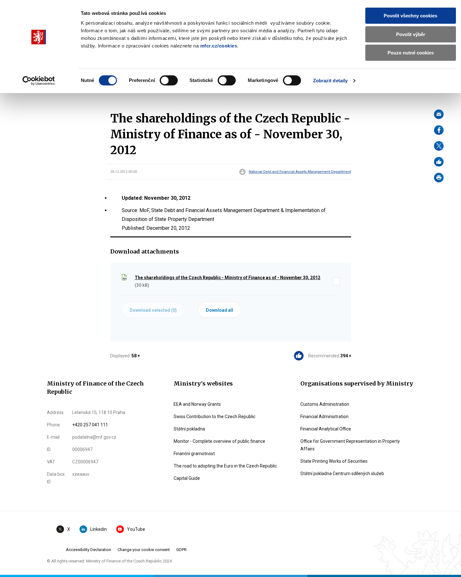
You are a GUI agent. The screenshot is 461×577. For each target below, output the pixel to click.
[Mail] (439, 114)
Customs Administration (324, 404)
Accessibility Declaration (88, 549)
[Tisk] (439, 177)
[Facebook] (439, 130)
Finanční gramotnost (194, 453)
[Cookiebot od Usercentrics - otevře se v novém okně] (38, 80)
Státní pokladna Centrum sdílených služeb (342, 473)
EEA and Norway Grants (197, 404)
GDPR (181, 549)
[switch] (169, 80)
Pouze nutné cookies (410, 52)
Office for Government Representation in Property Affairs (350, 445)
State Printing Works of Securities (334, 461)
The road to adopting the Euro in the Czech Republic (225, 465)
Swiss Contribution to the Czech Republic (214, 416)
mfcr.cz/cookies (218, 45)
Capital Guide (187, 478)
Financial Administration (324, 416)
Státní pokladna (189, 428)
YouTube (136, 529)
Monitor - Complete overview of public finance (219, 441)
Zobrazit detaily (330, 80)
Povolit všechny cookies (410, 15)
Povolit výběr (410, 34)
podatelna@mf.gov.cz (94, 437)
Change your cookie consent (144, 549)
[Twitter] (439, 146)
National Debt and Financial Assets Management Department (300, 172)
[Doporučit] (439, 161)
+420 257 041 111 (90, 424)
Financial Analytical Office (325, 428)
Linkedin (98, 529)
